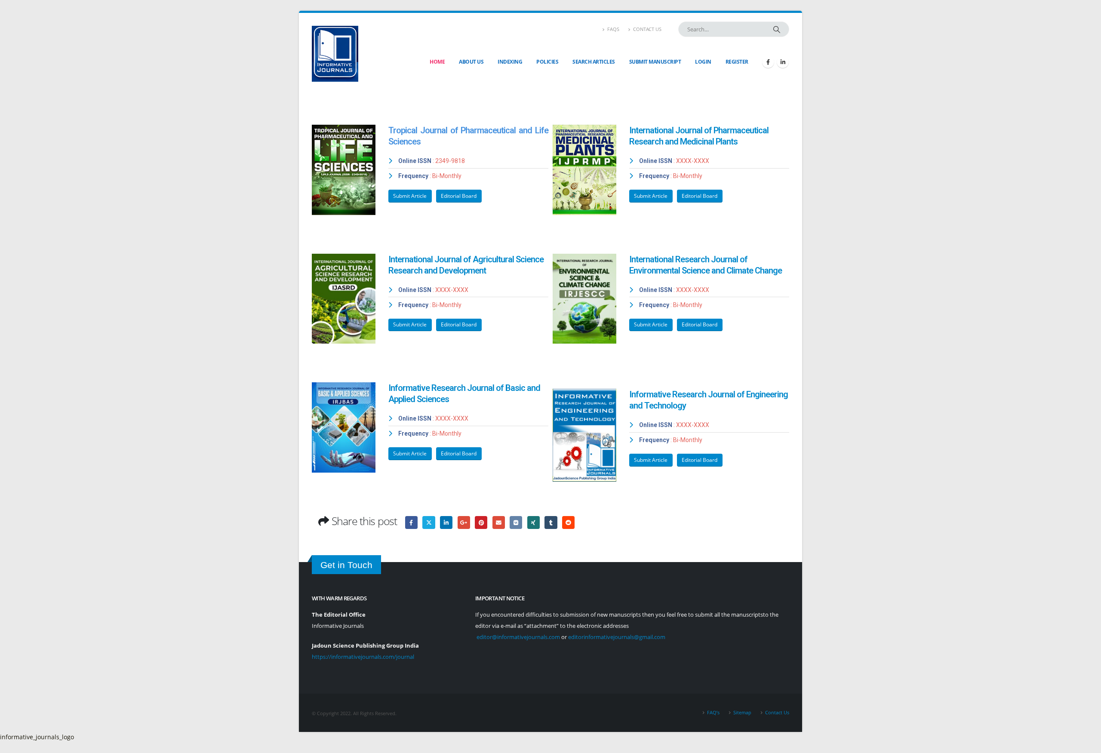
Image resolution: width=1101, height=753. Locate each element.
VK (516, 522)
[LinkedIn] (783, 62)
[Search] (777, 29)
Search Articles (593, 61)
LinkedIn (446, 522)
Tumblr (550, 522)
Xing (533, 522)
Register (737, 61)
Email (498, 522)
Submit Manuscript (655, 61)
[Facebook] (768, 62)
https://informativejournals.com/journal (363, 657)
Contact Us (647, 29)
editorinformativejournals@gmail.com (616, 637)
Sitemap (742, 712)
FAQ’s (713, 712)
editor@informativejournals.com (518, 637)
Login (703, 61)
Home (437, 61)
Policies (547, 61)
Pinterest (481, 522)
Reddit (568, 522)
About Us (471, 61)
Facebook (411, 522)
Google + (464, 522)
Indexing (510, 61)
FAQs (613, 29)
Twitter (428, 522)
